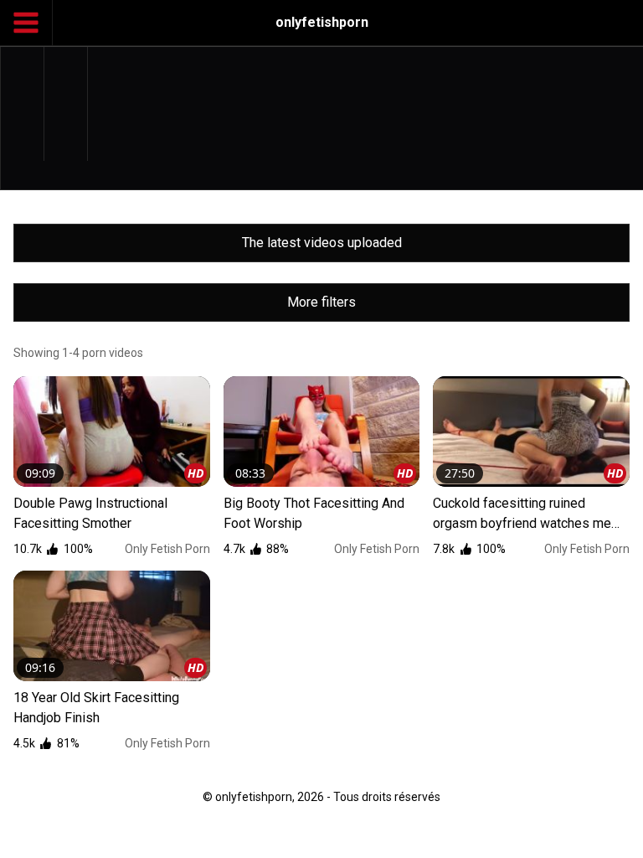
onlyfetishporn (321, 22)
